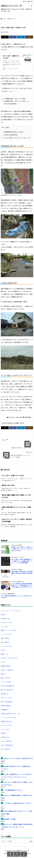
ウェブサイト (6, 622)
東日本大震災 (28, 417)
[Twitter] (5, 37)
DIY (3, 662)
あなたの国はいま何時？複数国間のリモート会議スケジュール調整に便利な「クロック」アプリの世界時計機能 (21, 561)
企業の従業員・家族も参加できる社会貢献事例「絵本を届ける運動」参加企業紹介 (21, 573)
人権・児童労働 (7, 745)
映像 (3, 614)
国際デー (4, 654)
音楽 (3, 674)
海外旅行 (4, 694)
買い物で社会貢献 (8, 686)
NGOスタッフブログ (9, 658)
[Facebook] (13, 37)
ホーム (4, 19)
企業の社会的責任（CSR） (10, 713)
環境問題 (4, 710)
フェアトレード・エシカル (10, 611)
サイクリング (6, 725)
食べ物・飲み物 (7, 690)
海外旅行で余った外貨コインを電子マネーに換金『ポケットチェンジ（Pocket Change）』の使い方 (22, 548)
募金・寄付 (5, 678)
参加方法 (5, 737)
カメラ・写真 (6, 682)
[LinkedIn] (21, 37)
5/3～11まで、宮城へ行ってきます (13, 475)
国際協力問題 (6, 706)
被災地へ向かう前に (8, 485)
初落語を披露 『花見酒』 (9, 819)
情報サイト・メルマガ (9, 630)
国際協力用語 (6, 666)
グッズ (4, 626)
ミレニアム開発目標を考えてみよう (11, 790)
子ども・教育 (6, 741)
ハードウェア (6, 634)
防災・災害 (19, 417)
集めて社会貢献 (6, 702)
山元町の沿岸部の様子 (10, 135)
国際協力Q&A (6, 721)
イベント (5, 729)
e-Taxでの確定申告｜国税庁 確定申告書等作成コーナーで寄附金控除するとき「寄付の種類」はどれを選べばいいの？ (21, 585)
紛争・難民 (5, 642)
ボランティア (12, 19)
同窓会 (4, 733)
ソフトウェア (6, 646)
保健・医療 (5, 638)
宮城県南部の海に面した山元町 (13, 132)
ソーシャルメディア (8, 717)
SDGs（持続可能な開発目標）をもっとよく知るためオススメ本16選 (16, 596)
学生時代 (5, 618)
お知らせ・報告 (7, 670)
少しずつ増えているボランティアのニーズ (16, 138)
